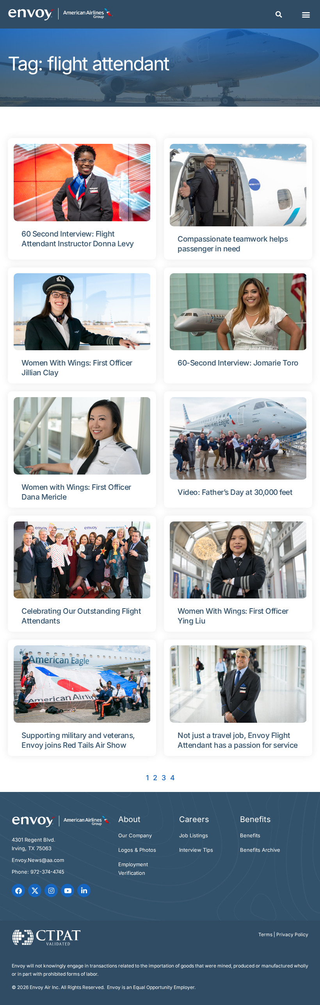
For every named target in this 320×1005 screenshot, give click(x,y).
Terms (265, 934)
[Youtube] (67, 890)
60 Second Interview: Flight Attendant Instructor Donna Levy (77, 238)
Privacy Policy (292, 934)
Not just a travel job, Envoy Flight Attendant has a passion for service (238, 740)
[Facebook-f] (18, 890)
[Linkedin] (84, 890)
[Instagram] (51, 890)
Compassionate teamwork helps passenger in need (233, 243)
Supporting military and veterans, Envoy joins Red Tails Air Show (78, 740)
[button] (278, 14)
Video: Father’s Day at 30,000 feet (235, 492)
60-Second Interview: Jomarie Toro (238, 362)
